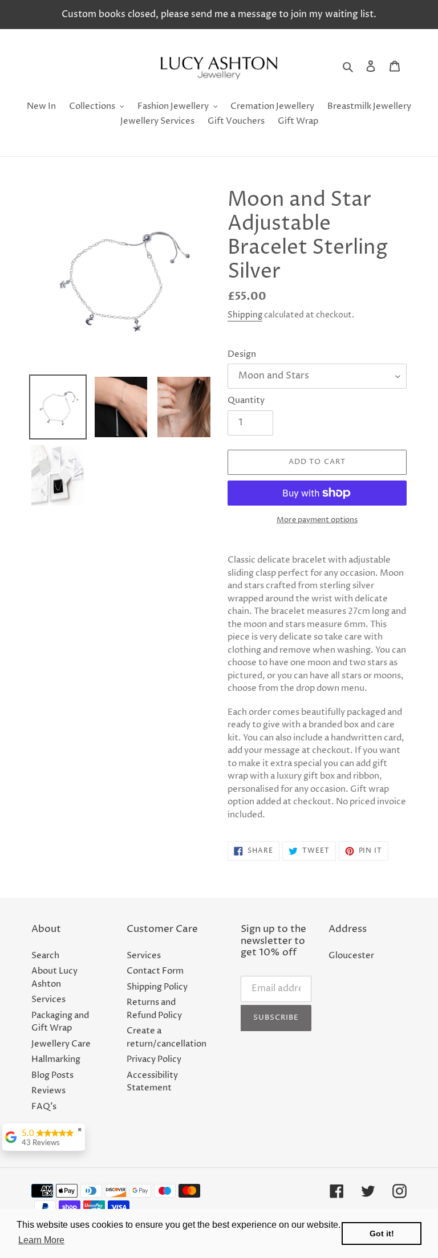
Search (45, 956)
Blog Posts (52, 1075)
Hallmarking (55, 1059)
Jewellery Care (61, 1044)
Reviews (48, 1091)
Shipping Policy (157, 987)
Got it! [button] (382, 1233)
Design (242, 354)
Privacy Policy (154, 1059)
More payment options (317, 520)
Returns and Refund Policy (154, 1008)
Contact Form (155, 971)
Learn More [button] (41, 1240)
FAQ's (43, 1107)
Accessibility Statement (152, 1081)
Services (48, 999)
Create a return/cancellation (166, 1037)
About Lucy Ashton (54, 977)
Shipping (245, 315)
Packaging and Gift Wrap (60, 1022)
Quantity (246, 400)
